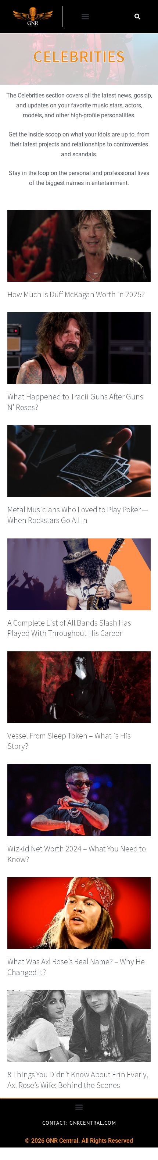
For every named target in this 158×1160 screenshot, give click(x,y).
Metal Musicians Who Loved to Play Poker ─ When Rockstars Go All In (77, 514)
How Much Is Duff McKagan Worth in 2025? (76, 294)
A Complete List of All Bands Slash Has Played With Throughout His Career (69, 628)
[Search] (137, 17)
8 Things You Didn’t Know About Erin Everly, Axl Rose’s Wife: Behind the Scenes (77, 1079)
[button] (85, 17)
